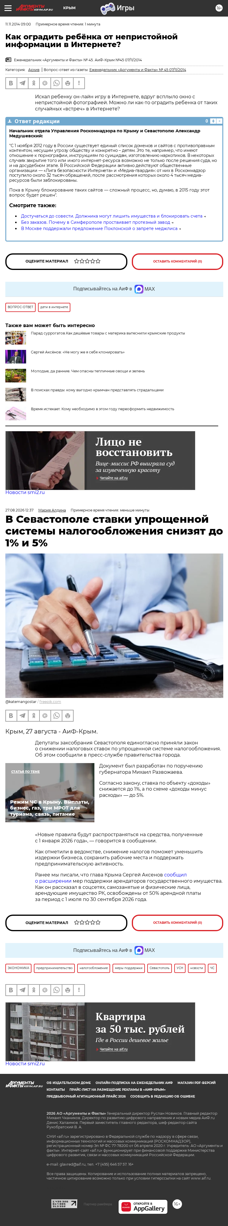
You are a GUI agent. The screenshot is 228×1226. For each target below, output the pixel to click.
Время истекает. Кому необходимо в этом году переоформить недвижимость (102, 409)
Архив (33, 69)
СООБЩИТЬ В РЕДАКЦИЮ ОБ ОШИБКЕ (162, 1096)
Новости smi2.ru (25, 492)
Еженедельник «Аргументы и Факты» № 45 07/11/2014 (137, 69)
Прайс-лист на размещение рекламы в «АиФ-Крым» (117, 1090)
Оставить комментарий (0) (177, 261)
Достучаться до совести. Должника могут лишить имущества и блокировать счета (111, 216)
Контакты (56, 1090)
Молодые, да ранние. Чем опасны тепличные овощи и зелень (88, 371)
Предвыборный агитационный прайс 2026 (86, 1096)
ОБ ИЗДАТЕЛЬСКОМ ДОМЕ (69, 1083)
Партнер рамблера (98, 1204)
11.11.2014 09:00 (18, 24)
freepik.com (50, 701)
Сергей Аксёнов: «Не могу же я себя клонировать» (78, 352)
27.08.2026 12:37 (19, 510)
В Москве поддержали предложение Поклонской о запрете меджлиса (99, 228)
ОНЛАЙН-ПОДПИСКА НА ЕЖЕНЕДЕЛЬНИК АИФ (134, 1083)
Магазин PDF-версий (197, 1083)
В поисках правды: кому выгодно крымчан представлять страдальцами (97, 390)
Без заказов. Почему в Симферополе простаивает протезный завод (95, 222)
